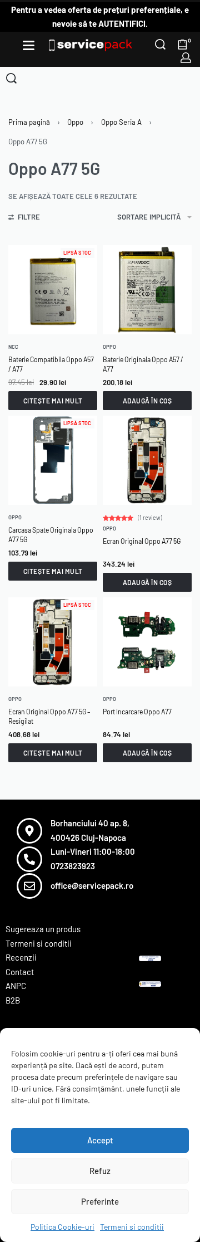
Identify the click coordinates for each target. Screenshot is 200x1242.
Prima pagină (29, 122)
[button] (147, 400)
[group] (52, 460)
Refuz (100, 1171)
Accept (100, 1140)
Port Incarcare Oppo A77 (137, 711)
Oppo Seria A (121, 122)
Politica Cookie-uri (62, 1226)
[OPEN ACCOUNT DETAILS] (186, 58)
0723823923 (73, 866)
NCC (13, 346)
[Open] (28, 45)
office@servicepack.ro (92, 885)
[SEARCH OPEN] (160, 44)
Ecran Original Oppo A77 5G (142, 541)
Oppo (75, 122)
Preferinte (100, 1201)
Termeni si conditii (132, 1226)
